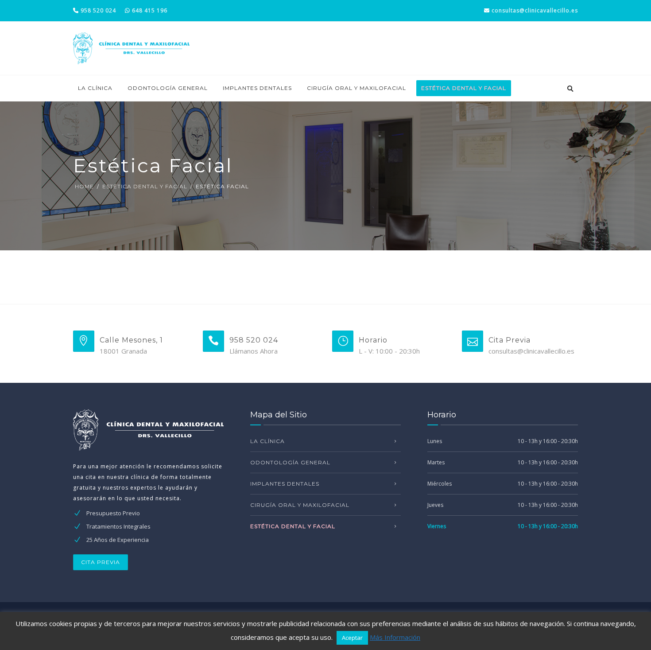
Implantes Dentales (257, 88)
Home (84, 186)
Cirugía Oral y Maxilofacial (356, 88)
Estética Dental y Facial (144, 186)
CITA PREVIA (100, 562)
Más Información (395, 637)
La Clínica (95, 88)
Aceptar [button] (352, 638)
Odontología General (168, 88)
